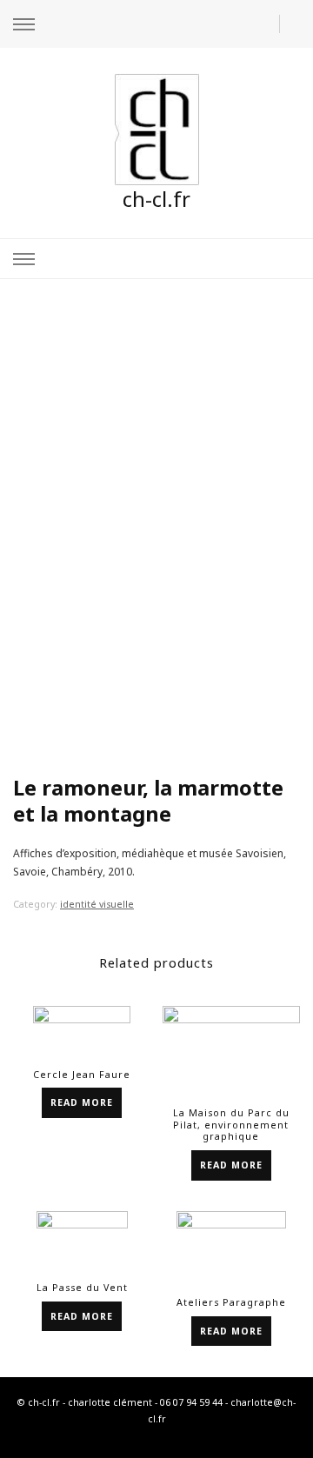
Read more (81, 1102)
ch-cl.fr (156, 198)
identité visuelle (97, 904)
